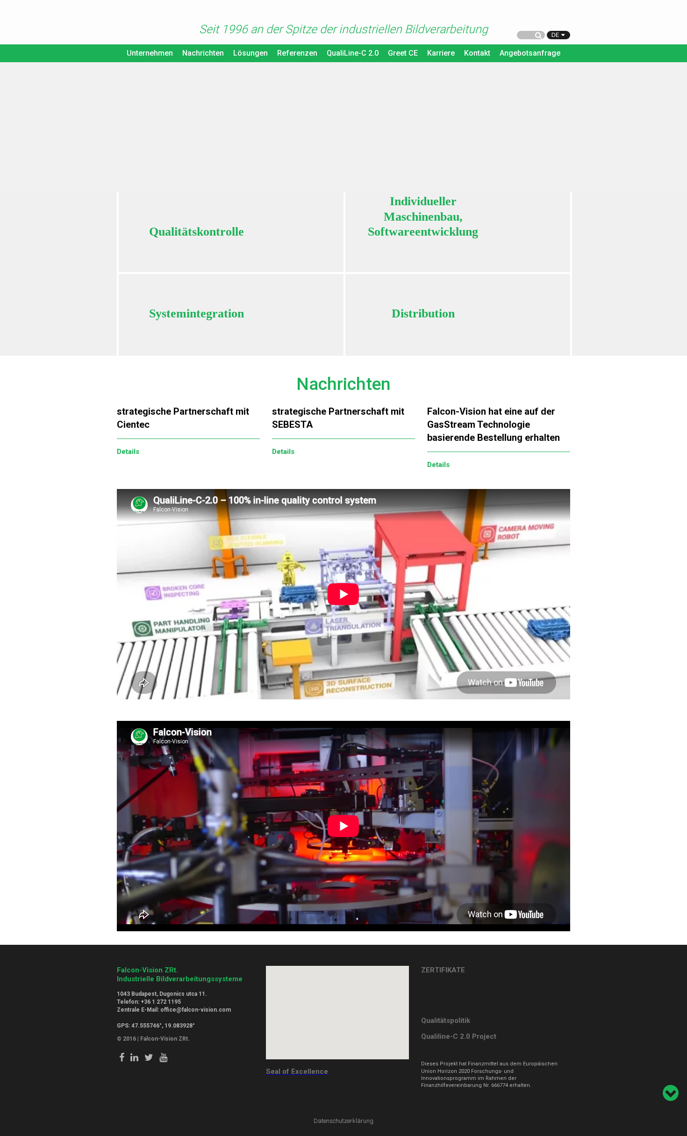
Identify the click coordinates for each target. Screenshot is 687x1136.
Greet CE (403, 53)
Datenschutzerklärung (343, 1120)
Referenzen (297, 53)
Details (128, 451)
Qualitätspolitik (445, 1020)
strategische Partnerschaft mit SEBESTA (338, 418)
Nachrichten (203, 53)
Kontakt (477, 53)
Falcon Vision (135, 23)
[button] (337, 1007)
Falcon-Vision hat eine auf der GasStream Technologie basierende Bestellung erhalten (493, 424)
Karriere (441, 53)
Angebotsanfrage (530, 53)
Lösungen (250, 53)
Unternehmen (150, 53)
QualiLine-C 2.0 (353, 53)
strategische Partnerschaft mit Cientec (183, 418)
